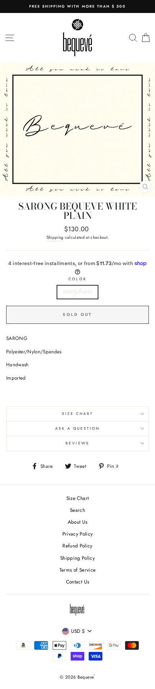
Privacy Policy (77, 533)
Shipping (55, 237)
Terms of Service (77, 569)
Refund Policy (77, 545)
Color (77, 279)
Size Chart (77, 413)
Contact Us (77, 581)
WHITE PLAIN (78, 291)
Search (77, 510)
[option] (77, 6)
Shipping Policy (77, 558)
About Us (78, 521)
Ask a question (77, 428)
